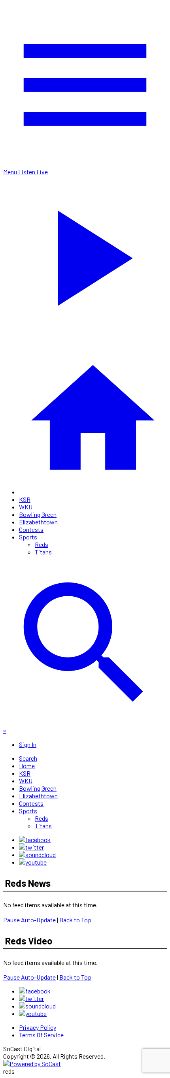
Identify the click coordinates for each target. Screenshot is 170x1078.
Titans (43, 552)
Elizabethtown (38, 522)
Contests (31, 529)
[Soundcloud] (37, 854)
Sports (28, 537)
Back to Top (75, 919)
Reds (41, 544)
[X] (31, 847)
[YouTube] (33, 862)
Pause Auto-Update (29, 919)
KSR (24, 499)
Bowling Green (38, 514)
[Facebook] (35, 839)
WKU (25, 507)
